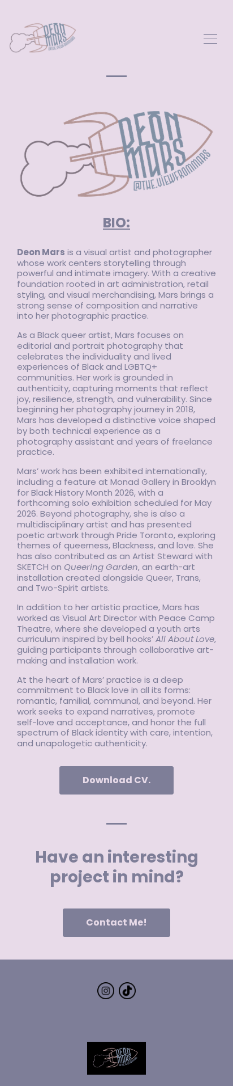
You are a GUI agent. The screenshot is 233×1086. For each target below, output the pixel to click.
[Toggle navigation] (210, 37)
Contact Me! (116, 922)
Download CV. (116, 780)
